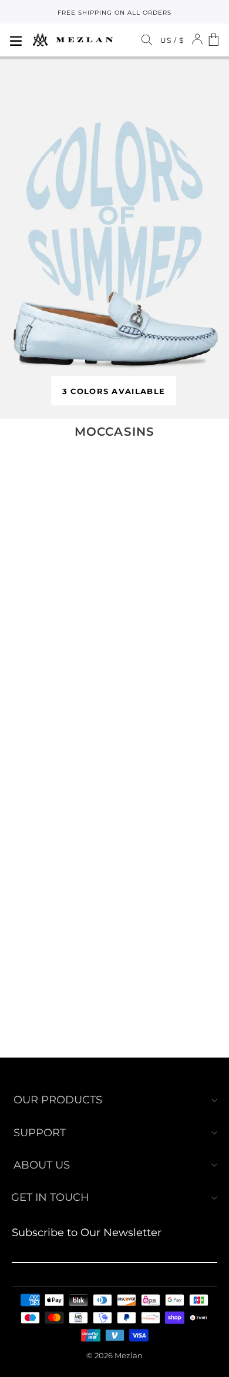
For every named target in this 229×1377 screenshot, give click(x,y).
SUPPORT (40, 1132)
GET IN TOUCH (50, 1197)
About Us (42, 1165)
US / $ (172, 40)
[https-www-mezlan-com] (73, 40)
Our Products (58, 1099)
